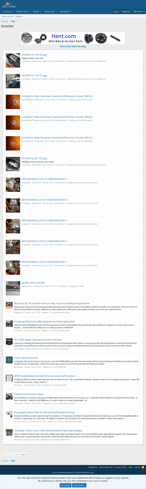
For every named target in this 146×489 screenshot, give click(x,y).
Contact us (92, 467)
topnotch (18, 439)
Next (23, 454)
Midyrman (18, 312)
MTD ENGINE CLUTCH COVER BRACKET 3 (44, 220)
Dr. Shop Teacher (21, 421)
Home (137, 467)
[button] (13, 11)
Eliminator (18, 385)
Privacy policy (120, 467)
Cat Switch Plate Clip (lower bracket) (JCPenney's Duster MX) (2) (57, 116)
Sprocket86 (19, 349)
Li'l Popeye (26, 61)
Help (130, 467)
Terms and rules (106, 467)
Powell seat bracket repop (28, 394)
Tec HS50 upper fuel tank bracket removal (38, 339)
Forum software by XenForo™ (73, 472)
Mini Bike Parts (64, 312)
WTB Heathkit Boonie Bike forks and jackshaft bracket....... (47, 376)
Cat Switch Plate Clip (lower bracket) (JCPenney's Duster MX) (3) (57, 96)
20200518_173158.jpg (34, 54)
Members (64, 11)
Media (36, 11)
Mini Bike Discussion (67, 403)
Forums (7, 11)
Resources (49, 11)
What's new (22, 11)
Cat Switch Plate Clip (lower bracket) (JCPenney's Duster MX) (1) (57, 137)
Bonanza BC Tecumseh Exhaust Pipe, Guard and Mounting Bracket (52, 303)
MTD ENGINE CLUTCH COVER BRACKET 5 (44, 179)
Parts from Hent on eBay (73, 46)
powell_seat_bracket (33, 282)
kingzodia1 (26, 182)
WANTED (62, 367)
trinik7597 (18, 330)
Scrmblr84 (18, 367)
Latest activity (7, 16)
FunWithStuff (27, 99)
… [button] (13, 454)
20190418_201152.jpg (34, 158)
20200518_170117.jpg (34, 75)
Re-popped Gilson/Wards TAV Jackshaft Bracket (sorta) (44, 412)
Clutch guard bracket (26, 357)
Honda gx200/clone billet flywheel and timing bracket (44, 321)
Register (19, 16)
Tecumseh (64, 349)
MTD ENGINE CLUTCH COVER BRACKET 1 (44, 262)
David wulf (18, 403)
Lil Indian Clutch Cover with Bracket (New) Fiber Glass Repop (48, 430)
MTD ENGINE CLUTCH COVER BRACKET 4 (44, 199)
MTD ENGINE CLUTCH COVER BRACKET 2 (44, 241)
